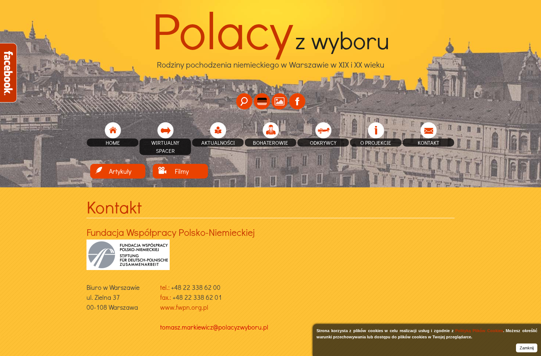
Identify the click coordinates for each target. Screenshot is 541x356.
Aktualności (218, 142)
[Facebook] (297, 101)
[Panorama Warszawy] (279, 101)
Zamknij (527, 348)
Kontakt (428, 142)
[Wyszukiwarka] (244, 101)
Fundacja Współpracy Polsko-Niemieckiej (170, 232)
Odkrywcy (323, 142)
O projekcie (375, 142)
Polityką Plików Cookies (479, 330)
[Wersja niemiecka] (262, 101)
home (113, 142)
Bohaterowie (270, 142)
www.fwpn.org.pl (184, 307)
